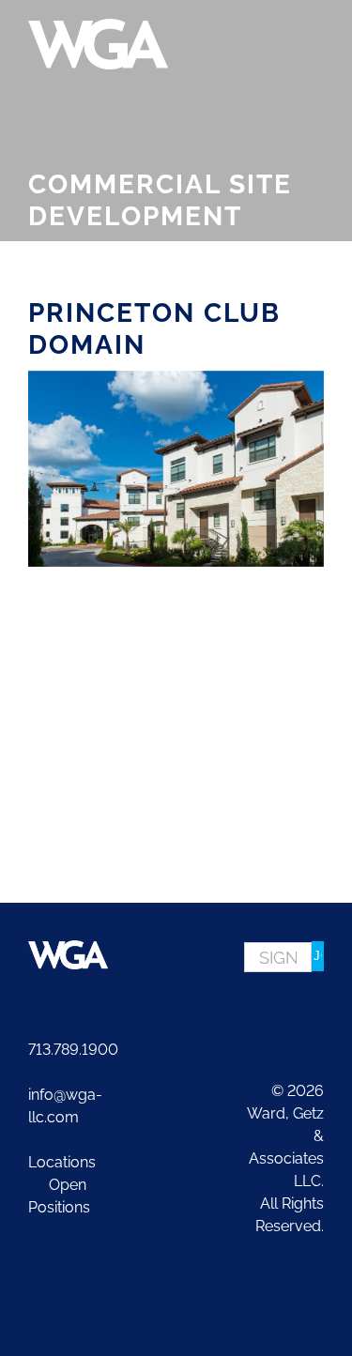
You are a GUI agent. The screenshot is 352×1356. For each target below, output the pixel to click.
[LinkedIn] (317, 1011)
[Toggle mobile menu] (316, 28)
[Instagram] (290, 1011)
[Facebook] (262, 1011)
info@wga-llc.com (65, 1106)
